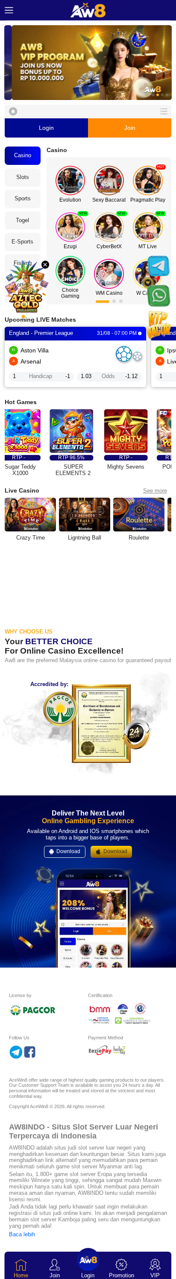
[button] (87, 62)
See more (155, 490)
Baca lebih (22, 1235)
